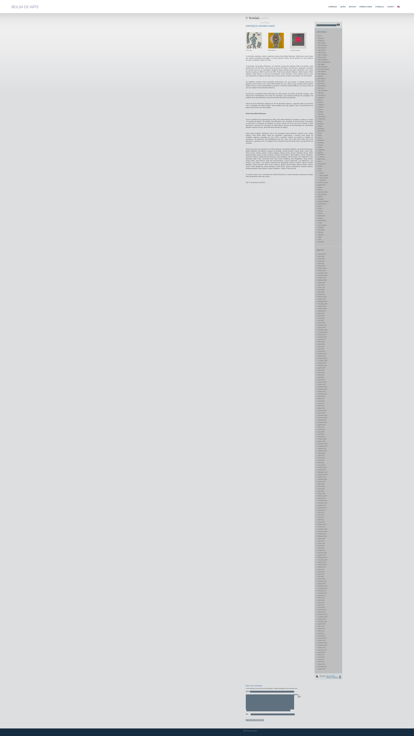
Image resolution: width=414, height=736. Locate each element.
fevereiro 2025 (322, 297)
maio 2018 (321, 489)
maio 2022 (321, 375)
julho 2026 (321, 256)
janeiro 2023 (321, 356)
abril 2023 (321, 349)
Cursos (320, 121)
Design (320, 126)
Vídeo (319, 239)
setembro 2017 (322, 508)
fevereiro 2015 (322, 581)
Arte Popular (321, 78)
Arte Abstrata (321, 43)
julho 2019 (321, 455)
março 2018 (321, 493)
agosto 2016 (321, 538)
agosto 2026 (321, 254)
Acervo (320, 36)
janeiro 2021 (321, 413)
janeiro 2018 (321, 498)
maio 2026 (321, 261)
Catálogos (321, 104)
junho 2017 (321, 515)
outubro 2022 (322, 363)
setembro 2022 (322, 365)
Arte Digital (321, 64)
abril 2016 (321, 548)
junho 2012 (321, 657)
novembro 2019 (322, 446)
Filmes (320, 135)
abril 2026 (321, 263)
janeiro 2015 (321, 583)
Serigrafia (321, 227)
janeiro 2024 (321, 327)
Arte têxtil (320, 93)
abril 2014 (321, 605)
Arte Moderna (322, 74)
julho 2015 (321, 569)
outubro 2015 (322, 562)
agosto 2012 (321, 652)
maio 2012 (321, 659)
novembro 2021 (322, 389)
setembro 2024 (322, 308)
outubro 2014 (322, 590)
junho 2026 (321, 259)
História (320, 152)
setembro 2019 (322, 451)
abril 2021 (321, 406)
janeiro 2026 (321, 270)
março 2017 (321, 522)
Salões (320, 223)
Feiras (320, 133)
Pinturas (320, 211)
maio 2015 (321, 574)
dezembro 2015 (322, 557)
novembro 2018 (322, 474)
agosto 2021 (321, 396)
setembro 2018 (322, 479)
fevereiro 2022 (322, 382)
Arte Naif (320, 76)
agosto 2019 (321, 453)
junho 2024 (321, 315)
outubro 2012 (322, 647)
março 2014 (321, 607)
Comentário (247, 692)
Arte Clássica (322, 52)
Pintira (320, 206)
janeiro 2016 (321, 555)
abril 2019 (321, 462)
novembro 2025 (322, 275)
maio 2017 (321, 517)
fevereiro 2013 (322, 638)
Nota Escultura (322, 194)
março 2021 (321, 408)
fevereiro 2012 (322, 666)
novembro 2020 (322, 417)
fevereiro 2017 (322, 524)
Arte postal (321, 81)
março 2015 (321, 579)
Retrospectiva (322, 220)
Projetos (320, 213)
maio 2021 (321, 403)
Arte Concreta (322, 57)
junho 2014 (321, 600)
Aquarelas (321, 38)
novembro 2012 (322, 645)
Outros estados (323, 175)
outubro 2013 (322, 619)
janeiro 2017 (321, 526)
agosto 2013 (321, 624)
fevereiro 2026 (322, 268)
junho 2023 (321, 344)
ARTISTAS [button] (352, 7)
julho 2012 (321, 655)
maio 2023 (321, 346)
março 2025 (321, 294)
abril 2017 (321, 519)
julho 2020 (321, 427)
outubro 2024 (322, 306)
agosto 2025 (321, 282)
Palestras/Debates (323, 201)
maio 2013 (321, 631)
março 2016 (321, 550)
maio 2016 (321, 545)
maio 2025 (321, 289)
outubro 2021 (322, 391)
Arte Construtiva (322, 59)
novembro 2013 (322, 617)
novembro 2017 (322, 503)
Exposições (321, 131)
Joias (319, 161)
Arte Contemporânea (324, 62)
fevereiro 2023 (322, 353)
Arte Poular (321, 83)
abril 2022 (321, 377)
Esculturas (321, 128)
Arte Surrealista (322, 90)
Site (247, 714)
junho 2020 (321, 429)
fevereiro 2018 (322, 496)
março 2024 (321, 323)
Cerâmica (321, 107)
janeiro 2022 (321, 384)
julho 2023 (321, 342)
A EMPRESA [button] (332, 7)
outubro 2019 (322, 448)
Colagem (320, 112)
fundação (321, 142)
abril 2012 (321, 662)
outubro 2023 (322, 334)
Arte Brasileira (322, 48)
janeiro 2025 (321, 299)
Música (320, 189)
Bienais (320, 100)
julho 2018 (321, 484)
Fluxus (320, 138)
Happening (321, 150)
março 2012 (321, 664)
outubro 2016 (322, 534)
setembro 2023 (322, 337)
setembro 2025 (322, 280)
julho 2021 (321, 398)
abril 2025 (321, 292)
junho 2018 (321, 486)
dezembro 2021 (322, 387)
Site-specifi (321, 230)
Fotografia (321, 140)
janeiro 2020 (321, 441)
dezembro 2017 (322, 500)
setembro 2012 (322, 650)
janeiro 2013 (321, 640)
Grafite (320, 147)
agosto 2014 (321, 595)
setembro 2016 (322, 536)
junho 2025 (321, 287)
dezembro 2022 (322, 358)
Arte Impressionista (323, 69)
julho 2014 (321, 598)
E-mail (299, 697)
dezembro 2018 (322, 472)
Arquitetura (321, 40)
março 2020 (321, 436)
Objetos (320, 197)
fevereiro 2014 (322, 609)
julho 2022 (321, 370)
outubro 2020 (322, 420)
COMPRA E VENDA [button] (365, 7)
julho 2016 (321, 541)
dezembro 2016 (322, 529)
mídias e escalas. (323, 182)
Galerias (320, 145)
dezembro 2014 (322, 586)
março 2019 (321, 465)
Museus (320, 187)
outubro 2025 (322, 278)
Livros (320, 168)
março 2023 (321, 351)
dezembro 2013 (322, 614)
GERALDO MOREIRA (332, 677)
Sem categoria (322, 225)
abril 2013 (321, 633)
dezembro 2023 (322, 330)
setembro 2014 (322, 593)
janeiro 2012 (321, 669)
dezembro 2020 (322, 415)
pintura (320, 208)
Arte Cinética (322, 50)
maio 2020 (321, 432)
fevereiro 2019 (322, 467)
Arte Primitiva (322, 86)
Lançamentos (322, 164)
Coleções (321, 114)
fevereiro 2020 (322, 439)
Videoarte (321, 242)
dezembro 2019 (322, 444)
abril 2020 (321, 434)
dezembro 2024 (322, 301)
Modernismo (321, 185)
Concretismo (321, 116)
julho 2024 (321, 313)
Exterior (321, 173)
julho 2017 (321, 512)
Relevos (320, 218)
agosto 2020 (321, 425)
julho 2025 (321, 285)
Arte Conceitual (322, 55)
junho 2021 (321, 401)
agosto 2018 (321, 481)
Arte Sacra (321, 88)
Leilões (320, 166)
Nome (295, 695)
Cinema (320, 109)
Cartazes (320, 102)
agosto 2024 (321, 311)
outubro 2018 (322, 477)
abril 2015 (321, 576)
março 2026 (321, 266)
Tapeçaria (321, 234)
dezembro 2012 (322, 643)
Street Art (320, 232)
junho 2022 (321, 372)
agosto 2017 (321, 510)
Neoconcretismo (323, 192)
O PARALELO (379, 7)
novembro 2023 (322, 332)
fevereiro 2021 (322, 410)
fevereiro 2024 (322, 325)
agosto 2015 (321, 567)
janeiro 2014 (321, 612)
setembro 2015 (322, 564)
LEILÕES (343, 7)
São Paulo (322, 180)
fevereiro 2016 (322, 553)
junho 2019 (321, 458)
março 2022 (321, 380)
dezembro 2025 (322, 273)
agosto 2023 (321, 339)
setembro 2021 (322, 394)
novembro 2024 (322, 304)
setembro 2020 (322, 422)
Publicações (321, 215)
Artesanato (321, 97)
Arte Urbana (321, 95)
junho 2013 (321, 628)
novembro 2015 (322, 560)
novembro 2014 (322, 588)
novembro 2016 (322, 531)
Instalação (321, 154)
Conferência (321, 119)
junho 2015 (321, 572)
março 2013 (321, 636)
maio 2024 (321, 318)
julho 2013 (321, 626)
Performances (322, 204)
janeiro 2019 (321, 470)
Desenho (320, 123)
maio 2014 (321, 602)
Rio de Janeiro (323, 178)
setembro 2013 (322, 621)
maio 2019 (321, 460)
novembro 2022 (322, 361)
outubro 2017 (322, 505)
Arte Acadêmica (322, 45)
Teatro (320, 237)
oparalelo (321, 199)
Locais (320, 170)
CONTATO (390, 7)
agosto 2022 (321, 368)
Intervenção (321, 159)
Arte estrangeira (322, 67)
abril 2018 (321, 491)
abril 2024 (321, 320)
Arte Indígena (322, 71)
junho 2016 (321, 543)
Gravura (321, 156)
